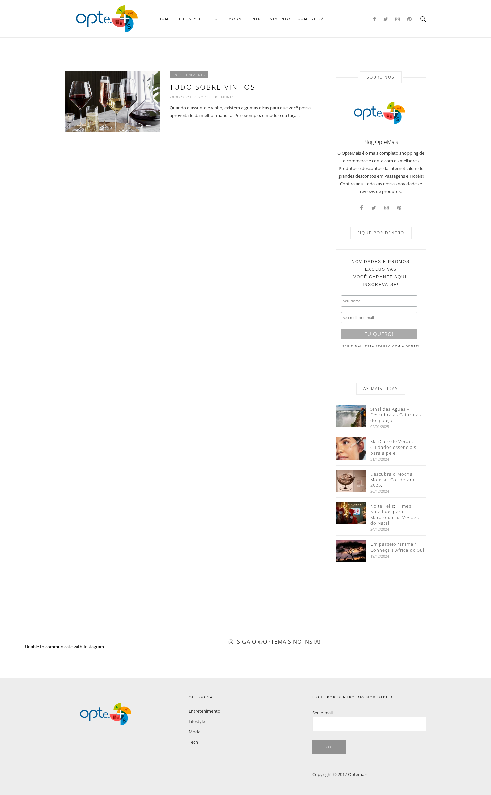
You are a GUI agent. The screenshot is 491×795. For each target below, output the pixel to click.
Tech (215, 19)
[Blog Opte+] (107, 18)
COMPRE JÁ (311, 19)
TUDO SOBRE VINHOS (212, 87)
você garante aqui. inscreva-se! (381, 273)
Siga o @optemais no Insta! (279, 641)
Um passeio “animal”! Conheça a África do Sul (397, 547)
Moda (235, 19)
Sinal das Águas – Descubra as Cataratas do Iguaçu (395, 414)
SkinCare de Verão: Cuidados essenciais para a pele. (393, 447)
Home (165, 19)
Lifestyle (190, 19)
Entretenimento (269, 19)
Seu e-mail (322, 713)
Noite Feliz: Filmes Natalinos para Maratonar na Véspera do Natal (395, 514)
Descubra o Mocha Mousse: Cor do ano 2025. (393, 479)
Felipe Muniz (220, 97)
